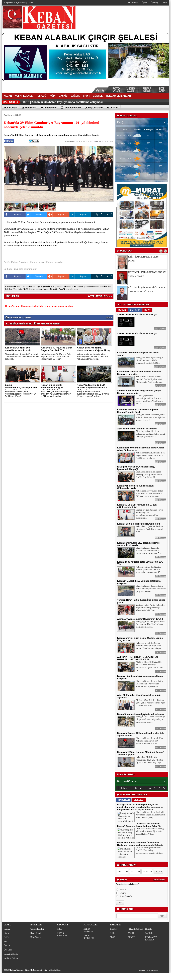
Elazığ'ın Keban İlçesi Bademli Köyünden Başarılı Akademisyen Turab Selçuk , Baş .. (150, 815)
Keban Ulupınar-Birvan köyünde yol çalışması (140, 714)
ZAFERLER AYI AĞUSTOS (140, 276)
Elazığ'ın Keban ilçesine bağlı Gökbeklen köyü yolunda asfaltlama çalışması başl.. (149, 684)
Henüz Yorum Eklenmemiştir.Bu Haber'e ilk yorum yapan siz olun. (39, 306)
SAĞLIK (149, 933)
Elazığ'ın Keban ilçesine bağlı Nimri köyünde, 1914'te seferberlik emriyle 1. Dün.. (149, 360)
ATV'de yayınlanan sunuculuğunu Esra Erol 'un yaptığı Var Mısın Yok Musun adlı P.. (149, 399)
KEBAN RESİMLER (88, 930)
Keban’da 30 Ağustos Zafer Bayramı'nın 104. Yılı (56, 349)
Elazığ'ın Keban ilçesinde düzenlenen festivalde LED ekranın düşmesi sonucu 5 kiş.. (149, 550)
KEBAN (18, 115)
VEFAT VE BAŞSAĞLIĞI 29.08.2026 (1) (136, 333)
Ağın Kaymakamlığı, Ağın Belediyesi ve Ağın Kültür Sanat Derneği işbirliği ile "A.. (150, 434)
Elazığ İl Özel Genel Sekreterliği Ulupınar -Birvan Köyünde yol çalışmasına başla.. (150, 719)
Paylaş (17, 214)
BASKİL (131, 933)
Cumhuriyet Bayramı (39, 286)
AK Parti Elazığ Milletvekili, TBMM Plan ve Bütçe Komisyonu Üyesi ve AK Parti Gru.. (149, 666)
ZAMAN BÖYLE (136, 261)
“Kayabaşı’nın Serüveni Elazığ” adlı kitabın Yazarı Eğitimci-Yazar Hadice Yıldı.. (150, 831)
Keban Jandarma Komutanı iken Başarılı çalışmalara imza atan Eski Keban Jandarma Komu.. (92, 356)
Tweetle (39, 214)
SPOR (112, 937)
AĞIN (112, 933)
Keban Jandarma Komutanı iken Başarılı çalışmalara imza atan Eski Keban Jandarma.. (150, 455)
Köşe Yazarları (36, 937)
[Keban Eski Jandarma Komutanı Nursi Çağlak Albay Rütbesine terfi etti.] (95, 336)
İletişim (164, 3)
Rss (5, 941)
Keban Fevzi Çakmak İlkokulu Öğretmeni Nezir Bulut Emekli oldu (149, 529)
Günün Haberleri (37, 929)
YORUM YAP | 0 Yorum (101, 296)
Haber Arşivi (35, 933)
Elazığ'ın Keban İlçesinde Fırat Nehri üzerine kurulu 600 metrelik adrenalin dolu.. (149, 741)
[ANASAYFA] (38, 17)
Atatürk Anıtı (57, 289)
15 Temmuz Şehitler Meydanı (37, 289)
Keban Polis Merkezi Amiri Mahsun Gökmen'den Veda (135, 487)
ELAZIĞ (148, 929)
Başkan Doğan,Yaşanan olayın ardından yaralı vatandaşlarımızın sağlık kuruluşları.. (149, 514)
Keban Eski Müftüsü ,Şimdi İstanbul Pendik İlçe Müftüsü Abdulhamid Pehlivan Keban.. (149, 379)
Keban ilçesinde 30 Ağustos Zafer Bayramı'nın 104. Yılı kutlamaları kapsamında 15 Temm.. (56, 356)
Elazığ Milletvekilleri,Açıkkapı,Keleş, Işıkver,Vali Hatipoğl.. (21, 388)
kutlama (70, 286)
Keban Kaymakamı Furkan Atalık (89, 286)
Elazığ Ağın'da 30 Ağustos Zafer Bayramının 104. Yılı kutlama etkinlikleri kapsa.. (150, 624)
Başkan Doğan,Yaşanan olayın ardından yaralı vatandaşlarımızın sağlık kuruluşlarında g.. (56, 393)
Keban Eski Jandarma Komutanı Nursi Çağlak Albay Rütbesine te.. (93, 350)
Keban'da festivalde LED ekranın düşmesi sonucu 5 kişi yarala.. (92, 388)
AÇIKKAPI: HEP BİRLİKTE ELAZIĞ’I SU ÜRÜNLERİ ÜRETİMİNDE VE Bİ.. (137, 658)
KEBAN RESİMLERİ (88, 936)
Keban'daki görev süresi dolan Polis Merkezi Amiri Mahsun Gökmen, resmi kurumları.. (149, 493)
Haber (59, 929)
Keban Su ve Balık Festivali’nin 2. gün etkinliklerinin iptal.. (52, 388)
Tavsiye (123, 893)
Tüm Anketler (158, 880)
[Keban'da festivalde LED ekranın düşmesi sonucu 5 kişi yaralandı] (95, 374)
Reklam (123, 889)
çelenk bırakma (71, 289)
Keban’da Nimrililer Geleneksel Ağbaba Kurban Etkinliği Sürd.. (137, 410)
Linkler (7, 937)
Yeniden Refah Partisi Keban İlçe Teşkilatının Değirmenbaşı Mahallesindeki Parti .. (150, 608)
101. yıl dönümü (57, 286)
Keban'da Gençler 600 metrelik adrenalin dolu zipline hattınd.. (18, 350)
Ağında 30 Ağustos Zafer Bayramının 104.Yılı (140, 619)
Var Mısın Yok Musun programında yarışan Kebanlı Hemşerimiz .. (139, 391)
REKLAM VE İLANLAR (151, 938)
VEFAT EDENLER (135, 929)
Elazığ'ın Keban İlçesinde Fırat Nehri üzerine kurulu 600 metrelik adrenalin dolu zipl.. (22, 356)
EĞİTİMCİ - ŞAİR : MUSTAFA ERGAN (146, 257)
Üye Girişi (154, 3)
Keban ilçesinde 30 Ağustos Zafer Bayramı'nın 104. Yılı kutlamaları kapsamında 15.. (148, 569)
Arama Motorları (126, 896)
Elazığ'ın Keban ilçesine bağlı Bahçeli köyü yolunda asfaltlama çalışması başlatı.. (151, 588)
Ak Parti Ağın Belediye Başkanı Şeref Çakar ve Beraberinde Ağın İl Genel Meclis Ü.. (150, 703)
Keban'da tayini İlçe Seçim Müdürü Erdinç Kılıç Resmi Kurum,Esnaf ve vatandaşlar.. (149, 646)
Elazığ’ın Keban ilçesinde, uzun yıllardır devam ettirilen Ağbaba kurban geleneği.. (150, 417)
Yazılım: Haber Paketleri (148, 970)
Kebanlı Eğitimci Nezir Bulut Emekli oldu (138, 524)
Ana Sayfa (134, 3)
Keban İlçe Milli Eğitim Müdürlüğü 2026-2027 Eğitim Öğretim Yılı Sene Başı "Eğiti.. (149, 760)
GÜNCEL (132, 937)
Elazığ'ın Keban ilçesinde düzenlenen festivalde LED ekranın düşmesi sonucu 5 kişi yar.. (93, 393)
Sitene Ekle (11, 958)
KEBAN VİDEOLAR (62, 934)
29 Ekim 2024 (22, 286)
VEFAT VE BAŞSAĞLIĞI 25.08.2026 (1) (136, 314)
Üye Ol (144, 3)
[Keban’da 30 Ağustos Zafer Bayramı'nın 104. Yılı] (59, 336)
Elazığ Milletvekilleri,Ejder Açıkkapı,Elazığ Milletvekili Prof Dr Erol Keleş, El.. (149, 474)
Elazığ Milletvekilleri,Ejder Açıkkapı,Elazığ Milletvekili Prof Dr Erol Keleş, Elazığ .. (20, 393)
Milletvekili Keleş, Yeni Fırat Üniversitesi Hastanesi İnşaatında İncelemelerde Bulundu (140, 843)
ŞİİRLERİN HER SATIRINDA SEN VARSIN (147, 291)
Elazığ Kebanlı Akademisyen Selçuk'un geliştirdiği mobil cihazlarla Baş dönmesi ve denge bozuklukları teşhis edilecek (140, 807)
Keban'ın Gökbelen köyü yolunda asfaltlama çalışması (67, 102)
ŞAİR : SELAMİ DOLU (139, 287)
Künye (6, 933)
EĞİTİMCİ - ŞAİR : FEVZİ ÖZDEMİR (146, 272)
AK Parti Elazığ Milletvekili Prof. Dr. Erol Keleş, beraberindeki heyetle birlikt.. (149, 850)
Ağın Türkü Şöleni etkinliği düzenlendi (137, 428)
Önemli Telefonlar (11, 954)
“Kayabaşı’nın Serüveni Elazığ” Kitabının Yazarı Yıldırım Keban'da (139, 824)
